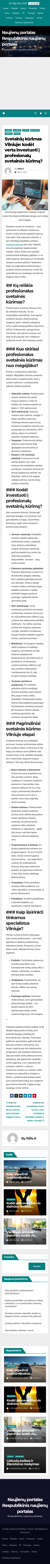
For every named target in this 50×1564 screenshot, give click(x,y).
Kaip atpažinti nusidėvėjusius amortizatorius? (18, 1177)
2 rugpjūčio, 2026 (18, 1469)
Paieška (9, 1257)
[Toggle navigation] (45, 113)
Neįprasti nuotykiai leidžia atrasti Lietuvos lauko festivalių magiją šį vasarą (13, 1109)
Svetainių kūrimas (14, 244)
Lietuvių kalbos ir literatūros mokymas (23, 1323)
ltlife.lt (21, 169)
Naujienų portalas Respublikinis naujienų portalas (24, 38)
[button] (36, 113)
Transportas (29, 18)
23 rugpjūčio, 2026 (18, 1378)
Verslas (39, 18)
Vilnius (7, 13)
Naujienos (16, 13)
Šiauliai (42, 8)
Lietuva (23, 8)
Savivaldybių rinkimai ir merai (19, 1330)
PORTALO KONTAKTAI (24, 23)
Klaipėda (14, 8)
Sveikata (9, 18)
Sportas (41, 13)
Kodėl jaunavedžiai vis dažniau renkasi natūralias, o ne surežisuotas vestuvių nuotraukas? (24, 1303)
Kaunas (6, 8)
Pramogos (31, 13)
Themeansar (24, 1532)
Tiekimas (18, 18)
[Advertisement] (25, 83)
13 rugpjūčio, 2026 (18, 1438)
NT (23, 13)
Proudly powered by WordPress (15, 1529)
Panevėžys (33, 8)
